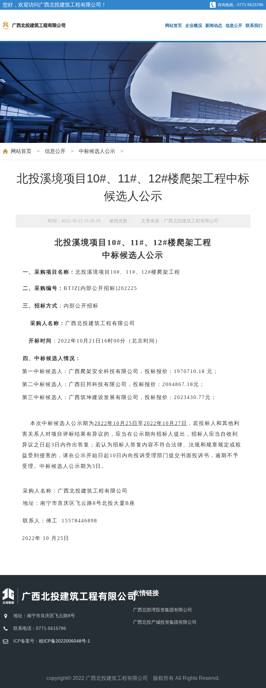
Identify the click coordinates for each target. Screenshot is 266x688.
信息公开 (233, 25)
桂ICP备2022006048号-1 (64, 641)
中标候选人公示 (97, 151)
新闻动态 (213, 25)
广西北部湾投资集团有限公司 (162, 609)
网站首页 (173, 25)
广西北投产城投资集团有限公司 (165, 622)
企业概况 (193, 25)
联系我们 (254, 25)
